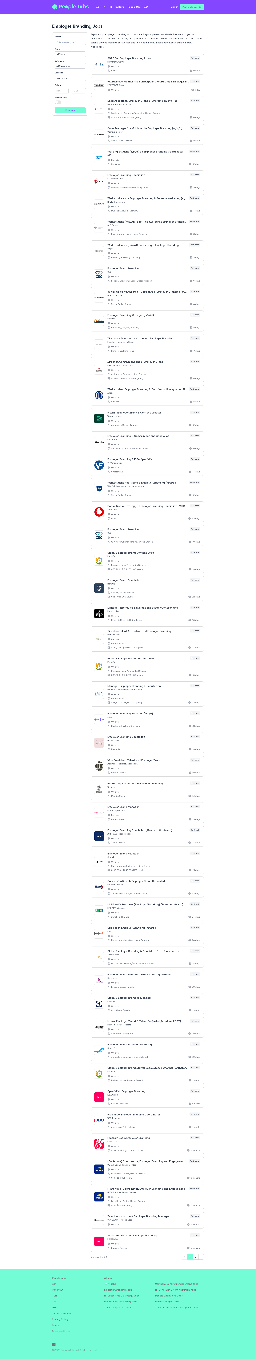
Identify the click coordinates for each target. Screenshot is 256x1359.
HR (110, 6)
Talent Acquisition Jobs (117, 1307)
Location (59, 72)
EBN (146, 6)
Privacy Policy (60, 1319)
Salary (58, 85)
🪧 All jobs (110, 1283)
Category (59, 61)
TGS (54, 1301)
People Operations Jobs (169, 1295)
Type (57, 49)
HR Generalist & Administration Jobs (175, 1289)
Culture (119, 6)
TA (103, 6)
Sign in (174, 6)
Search (58, 36)
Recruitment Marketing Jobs (120, 1301)
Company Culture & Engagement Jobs (176, 1283)
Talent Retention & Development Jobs (177, 1307)
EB (97, 6)
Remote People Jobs (167, 1301)
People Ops (134, 6)
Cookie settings (61, 1331)
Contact (57, 1325)
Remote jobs (61, 97)
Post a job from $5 (192, 7)
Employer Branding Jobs (118, 1289)
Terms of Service (61, 1313)
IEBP (54, 1307)
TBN (54, 1295)
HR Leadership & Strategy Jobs (121, 1295)
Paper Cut (57, 1289)
